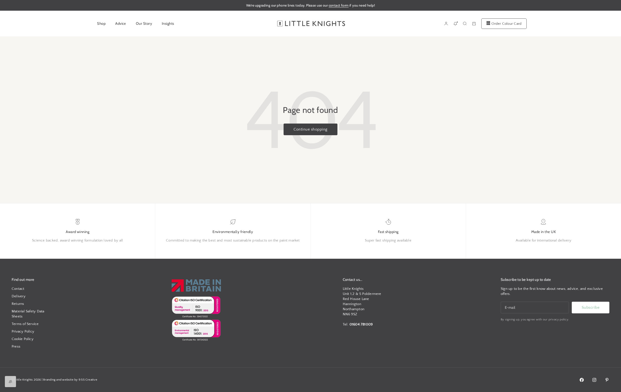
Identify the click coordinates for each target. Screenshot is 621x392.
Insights (168, 23)
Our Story (144, 23)
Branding (49, 379)
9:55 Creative (88, 379)
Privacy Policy (23, 331)
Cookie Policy (22, 339)
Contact (18, 289)
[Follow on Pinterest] (607, 379)
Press (16, 346)
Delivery (18, 296)
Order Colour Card (506, 23)
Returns (18, 304)
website (68, 379)
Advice (120, 23)
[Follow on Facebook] (581, 379)
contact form (339, 5)
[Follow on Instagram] (594, 379)
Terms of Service (25, 324)
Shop (101, 23)
